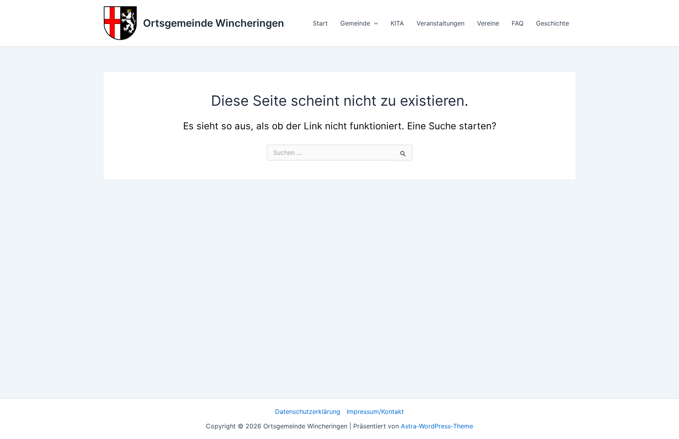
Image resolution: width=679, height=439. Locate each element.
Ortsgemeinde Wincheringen (213, 23)
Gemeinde (355, 23)
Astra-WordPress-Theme (437, 426)
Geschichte (552, 23)
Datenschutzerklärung (307, 411)
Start (320, 23)
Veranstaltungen (440, 23)
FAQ (517, 23)
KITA (397, 23)
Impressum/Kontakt (375, 411)
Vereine (488, 23)
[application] (374, 23)
